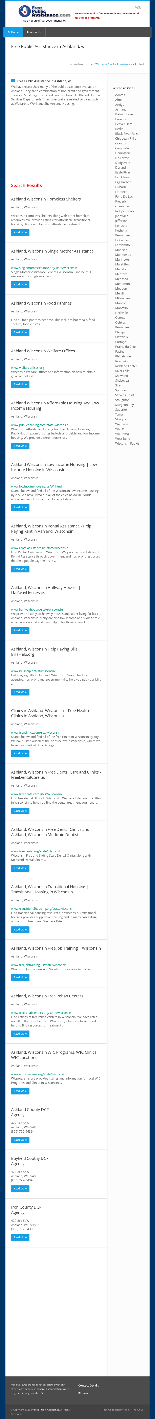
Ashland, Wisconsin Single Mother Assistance (52, 251)
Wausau (120, 429)
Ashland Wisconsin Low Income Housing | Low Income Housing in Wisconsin (54, 467)
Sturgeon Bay (124, 405)
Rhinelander (123, 356)
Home (14, 32)
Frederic (121, 201)
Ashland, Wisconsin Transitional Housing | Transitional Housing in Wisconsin (49, 889)
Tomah (120, 414)
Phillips (120, 332)
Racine (119, 351)
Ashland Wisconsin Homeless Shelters (46, 199)
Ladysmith (122, 245)
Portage (120, 342)
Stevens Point (124, 395)
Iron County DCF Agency (26, 1209)
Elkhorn (120, 187)
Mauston (121, 269)
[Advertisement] (56, 145)
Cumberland (123, 148)
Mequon (121, 288)
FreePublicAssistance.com (116, 1409)
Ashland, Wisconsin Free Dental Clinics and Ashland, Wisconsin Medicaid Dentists (50, 832)
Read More (20, 232)
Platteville (122, 337)
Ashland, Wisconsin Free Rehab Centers (47, 996)
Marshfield (122, 264)
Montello (121, 308)
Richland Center (126, 366)
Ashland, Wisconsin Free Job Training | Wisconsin (56, 948)
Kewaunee (122, 235)
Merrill (120, 293)
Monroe (120, 303)
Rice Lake (121, 361)
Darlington (122, 153)
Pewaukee (122, 327)
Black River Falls (126, 134)
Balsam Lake (124, 114)
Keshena (121, 230)
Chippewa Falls (125, 138)
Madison (121, 250)
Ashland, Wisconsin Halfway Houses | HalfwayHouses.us (46, 590)
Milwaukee (122, 298)
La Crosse (122, 240)
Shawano (121, 376)
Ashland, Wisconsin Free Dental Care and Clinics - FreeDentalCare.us (56, 774)
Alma (119, 100)
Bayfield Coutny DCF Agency (29, 1161)
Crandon (121, 143)
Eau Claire (122, 177)
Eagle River (122, 172)
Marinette (122, 259)
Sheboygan (123, 380)
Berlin (119, 129)
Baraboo (121, 119)
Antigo (119, 104)
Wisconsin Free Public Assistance (113, 64)
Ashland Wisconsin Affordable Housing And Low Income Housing (55, 405)
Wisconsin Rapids (127, 443)
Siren (118, 385)
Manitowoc (123, 255)
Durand (120, 167)
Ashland (121, 109)
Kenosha (121, 225)
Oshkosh (121, 322)
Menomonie (123, 284)
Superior (121, 409)
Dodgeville (122, 163)
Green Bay (122, 206)
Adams (120, 95)
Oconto (120, 317)
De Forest (122, 158)
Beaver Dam (123, 124)
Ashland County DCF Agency (29, 1112)
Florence (121, 192)
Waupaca (121, 424)
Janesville (121, 216)
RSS (138, 7)
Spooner (121, 390)
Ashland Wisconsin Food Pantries (41, 303)
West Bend (122, 438)
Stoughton (122, 400)
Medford (121, 274)
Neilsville (121, 313)
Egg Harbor (123, 182)
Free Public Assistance (46, 1409)
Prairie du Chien (126, 347)
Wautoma (122, 434)
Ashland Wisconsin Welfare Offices (43, 351)
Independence (125, 211)
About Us (35, 32)
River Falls (122, 371)
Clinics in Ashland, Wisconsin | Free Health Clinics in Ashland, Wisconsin (50, 713)
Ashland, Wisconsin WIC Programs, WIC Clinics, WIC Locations (54, 1054)
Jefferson (121, 221)
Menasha (121, 279)
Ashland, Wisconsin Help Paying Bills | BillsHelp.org (46, 651)
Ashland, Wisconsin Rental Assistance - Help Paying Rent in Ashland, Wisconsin (51, 528)
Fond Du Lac (124, 196)
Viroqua (120, 419)
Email (86, 1393)
